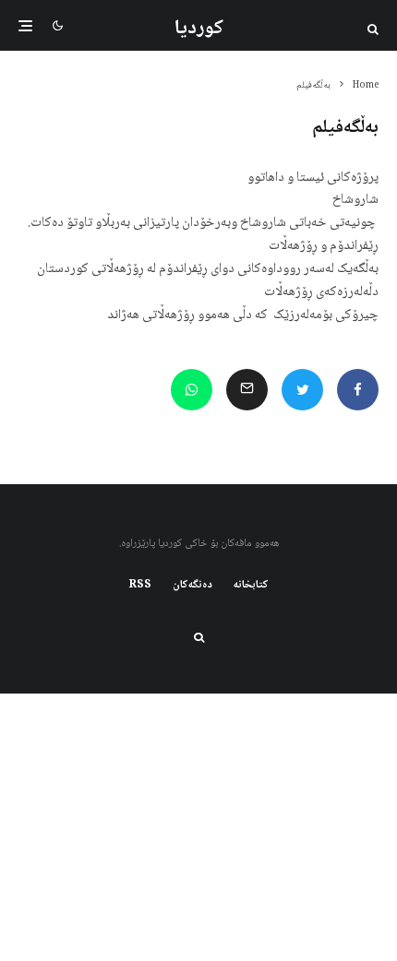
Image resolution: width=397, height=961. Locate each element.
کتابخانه (251, 585)
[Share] (358, 389)
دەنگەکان (192, 585)
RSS (140, 585)
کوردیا (198, 28)
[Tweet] (302, 389)
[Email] (247, 389)
